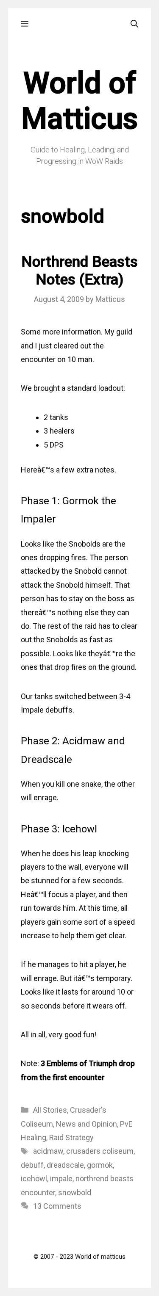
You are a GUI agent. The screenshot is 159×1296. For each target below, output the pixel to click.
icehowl (34, 1178)
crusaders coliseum (100, 1151)
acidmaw (48, 1151)
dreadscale (65, 1165)
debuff (32, 1165)
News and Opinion (86, 1123)
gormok (100, 1165)
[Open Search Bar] (134, 24)
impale (61, 1178)
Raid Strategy (71, 1137)
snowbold (74, 1192)
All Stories (50, 1109)
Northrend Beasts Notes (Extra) (79, 270)
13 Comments (57, 1206)
